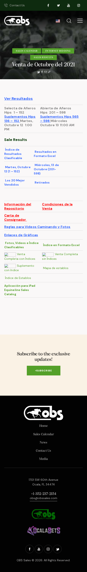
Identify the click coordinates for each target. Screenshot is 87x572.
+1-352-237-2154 (43, 494)
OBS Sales (24, 560)
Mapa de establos (56, 268)
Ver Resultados (18, 98)
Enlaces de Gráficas (21, 235)
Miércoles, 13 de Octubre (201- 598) (46, 169)
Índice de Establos (18, 278)
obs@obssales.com (43, 498)
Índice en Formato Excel (61, 245)
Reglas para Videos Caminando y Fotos (37, 227)
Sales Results (43, 57)
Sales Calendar (27, 51)
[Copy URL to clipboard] (49, 72)
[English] (58, 22)
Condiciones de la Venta (57, 206)
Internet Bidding (58, 51)
